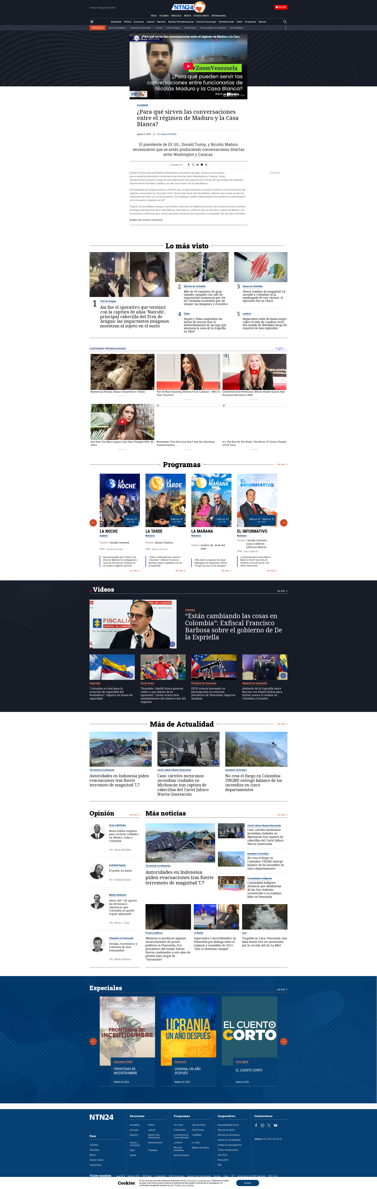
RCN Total (272, 1176)
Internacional (95, 1165)
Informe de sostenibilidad (229, 1140)
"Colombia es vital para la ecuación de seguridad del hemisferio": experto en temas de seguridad (111, 693)
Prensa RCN (223, 1160)
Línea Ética (222, 1155)
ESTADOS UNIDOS (201, 16)
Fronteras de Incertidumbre (125, 1071)
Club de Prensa (199, 1125)
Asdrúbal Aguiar (117, 865)
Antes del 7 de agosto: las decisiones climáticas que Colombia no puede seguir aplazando (123, 907)
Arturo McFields (117, 825)
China (186, 313)
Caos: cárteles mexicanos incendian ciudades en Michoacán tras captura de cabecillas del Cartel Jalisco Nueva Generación (183, 785)
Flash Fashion (198, 1130)
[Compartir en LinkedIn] (197, 164)
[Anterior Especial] (93, 1041)
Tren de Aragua (108, 301)
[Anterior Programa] (93, 523)
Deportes (161, 22)
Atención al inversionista (229, 1135)
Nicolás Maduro (236, 28)
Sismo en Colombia (252, 286)
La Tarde (153, 531)
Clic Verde (178, 1125)
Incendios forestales (236, 769)
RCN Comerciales (177, 1176)
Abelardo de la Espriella (254, 683)
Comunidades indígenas (259, 878)
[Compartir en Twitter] (193, 164)
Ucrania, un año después (188, 1071)
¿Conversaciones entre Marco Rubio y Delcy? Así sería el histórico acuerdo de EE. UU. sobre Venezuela (255, 561)
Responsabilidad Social (228, 1125)
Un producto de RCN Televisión (252, 1176)
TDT (233, 1176)
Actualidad (116, 22)
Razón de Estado (181, 1155)
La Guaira (159, 28)
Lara (244, 932)
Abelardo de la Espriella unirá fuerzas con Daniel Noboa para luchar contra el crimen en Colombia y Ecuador (262, 693)
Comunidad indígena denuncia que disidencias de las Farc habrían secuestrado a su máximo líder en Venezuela (264, 890)
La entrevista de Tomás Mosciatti (181, 1136)
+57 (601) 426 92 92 (272, 1139)
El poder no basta (120, 870)
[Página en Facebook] (256, 1125)
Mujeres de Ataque (200, 1147)
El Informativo (252, 531)
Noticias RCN (133, 1176)
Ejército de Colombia (194, 286)
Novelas (217, 1176)
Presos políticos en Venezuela (213, 28)
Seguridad (95, 683)
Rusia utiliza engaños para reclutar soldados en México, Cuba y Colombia (124, 836)
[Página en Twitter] (269, 1125)
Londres (247, 313)
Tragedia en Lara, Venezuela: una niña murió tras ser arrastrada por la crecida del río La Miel (264, 941)
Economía (139, 22)
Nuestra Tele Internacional (181, 22)
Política (127, 22)
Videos (103, 589)
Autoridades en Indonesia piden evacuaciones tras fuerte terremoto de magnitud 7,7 (119, 780)
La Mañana (202, 531)
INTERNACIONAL (219, 16)
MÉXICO (187, 16)
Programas (250, 22)
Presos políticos (153, 932)
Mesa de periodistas (179, 1149)
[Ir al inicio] (106, 1121)
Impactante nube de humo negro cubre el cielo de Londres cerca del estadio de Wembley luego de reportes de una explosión (265, 323)
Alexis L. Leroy (121, 922)
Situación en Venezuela (121, 938)
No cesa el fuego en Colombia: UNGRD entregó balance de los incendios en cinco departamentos (253, 783)
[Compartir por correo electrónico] (202, 164)
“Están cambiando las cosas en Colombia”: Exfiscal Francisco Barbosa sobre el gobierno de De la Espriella (165, 561)
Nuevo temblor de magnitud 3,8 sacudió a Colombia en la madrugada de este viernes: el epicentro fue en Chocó (264, 296)
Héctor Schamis (122, 959)
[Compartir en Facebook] (189, 164)
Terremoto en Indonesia (102, 769)
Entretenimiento (226, 22)
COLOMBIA (164, 16)
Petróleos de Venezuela (203, 683)
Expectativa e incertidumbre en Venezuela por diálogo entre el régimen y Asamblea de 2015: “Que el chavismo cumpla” (215, 943)
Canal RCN (120, 1176)
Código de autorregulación (230, 1145)
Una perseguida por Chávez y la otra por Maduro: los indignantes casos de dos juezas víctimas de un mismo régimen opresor (120, 561)
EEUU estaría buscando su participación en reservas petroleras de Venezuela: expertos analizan (213, 693)
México (93, 1155)
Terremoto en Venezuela (140, 28)
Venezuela (94, 1150)
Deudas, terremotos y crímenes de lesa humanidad (123, 947)
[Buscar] (284, 22)
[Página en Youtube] (275, 1125)
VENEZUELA (176, 16)
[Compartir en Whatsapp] (206, 164)
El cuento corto (249, 1070)
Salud (239, 22)
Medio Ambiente (117, 894)
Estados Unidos (96, 1160)
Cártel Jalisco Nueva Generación (174, 769)
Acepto (247, 1183)
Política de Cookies (184, 1185)
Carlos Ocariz (147, 683)
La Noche (109, 531)
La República (160, 1176)
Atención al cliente (226, 1130)
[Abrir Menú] (92, 22)
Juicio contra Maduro (117, 28)
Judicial (150, 22)
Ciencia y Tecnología (206, 22)
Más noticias (165, 813)
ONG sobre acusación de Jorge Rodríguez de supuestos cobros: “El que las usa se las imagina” (211, 562)
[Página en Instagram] (262, 1125)
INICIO (154, 16)
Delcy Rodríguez (173, 28)
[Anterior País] (285, 26)
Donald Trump (190, 28)
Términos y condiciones (199, 1180)
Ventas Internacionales (228, 1150)
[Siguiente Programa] (283, 523)
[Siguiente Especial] (283, 1041)
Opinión (262, 22)
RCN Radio (147, 1176)
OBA (219, 1165)
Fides (226, 1176)
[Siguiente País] (285, 29)
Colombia (190, 609)
